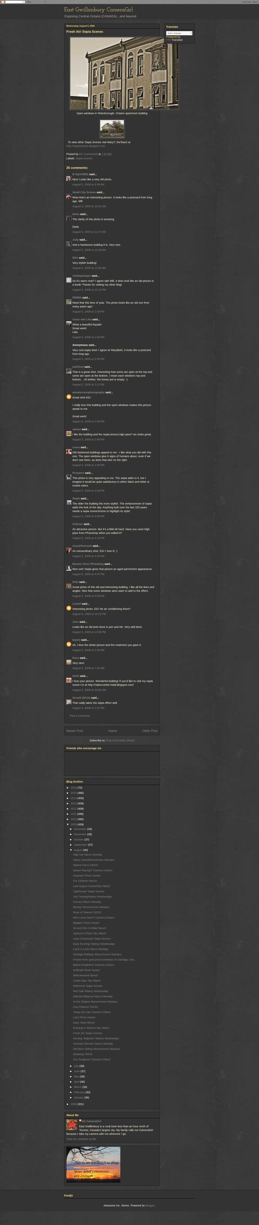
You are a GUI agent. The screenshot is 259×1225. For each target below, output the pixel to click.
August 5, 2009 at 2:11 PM (88, 384)
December (80, 829)
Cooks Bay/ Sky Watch (86, 980)
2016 (74, 787)
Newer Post (74, 731)
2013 (74, 803)
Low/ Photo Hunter (84, 1017)
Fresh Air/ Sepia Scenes (87, 1033)
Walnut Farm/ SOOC (85, 865)
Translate (177, 39)
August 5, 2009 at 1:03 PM (88, 311)
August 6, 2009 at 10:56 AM (89, 689)
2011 (74, 813)
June (77, 1071)
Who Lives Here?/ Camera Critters (94, 917)
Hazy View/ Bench (84, 1022)
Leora (76, 447)
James (76, 429)
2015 (74, 792)
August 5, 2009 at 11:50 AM (89, 267)
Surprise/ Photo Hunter (87, 875)
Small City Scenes (84, 192)
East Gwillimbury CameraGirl (98, 10)
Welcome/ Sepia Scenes (87, 985)
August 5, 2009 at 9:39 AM (88, 184)
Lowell (76, 603)
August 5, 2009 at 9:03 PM (88, 595)
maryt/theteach (82, 545)
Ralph (76, 498)
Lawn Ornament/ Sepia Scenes (91, 938)
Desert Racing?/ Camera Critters (92, 870)
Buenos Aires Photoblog (88, 563)
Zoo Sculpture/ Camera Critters (92, 1059)
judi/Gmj (78, 366)
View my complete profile (81, 1138)
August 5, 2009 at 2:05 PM (88, 358)
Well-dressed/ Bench (85, 975)
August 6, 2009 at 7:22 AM (88, 668)
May (77, 1076)
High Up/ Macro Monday (87, 854)
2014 (74, 798)
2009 (74, 824)
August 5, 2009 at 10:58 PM (89, 632)
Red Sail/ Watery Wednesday (90, 991)
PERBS (76, 297)
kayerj (76, 639)
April (77, 1081)
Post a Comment (80, 715)
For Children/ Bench (85, 880)
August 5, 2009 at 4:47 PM (88, 574)
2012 (74, 808)
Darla (75, 214)
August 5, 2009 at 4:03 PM (88, 490)
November (80, 834)
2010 (74, 819)
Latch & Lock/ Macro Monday (90, 949)
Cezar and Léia (81, 319)
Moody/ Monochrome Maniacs (91, 907)
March (78, 1087)
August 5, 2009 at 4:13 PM (88, 538)
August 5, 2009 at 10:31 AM (89, 206)
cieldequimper (81, 275)
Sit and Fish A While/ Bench (89, 928)
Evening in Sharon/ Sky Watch (91, 1027)
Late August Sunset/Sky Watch (91, 886)
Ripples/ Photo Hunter (86, 922)
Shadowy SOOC (83, 1054)
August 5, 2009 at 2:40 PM (88, 421)
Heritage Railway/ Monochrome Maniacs (97, 954)
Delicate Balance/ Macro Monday (93, 996)
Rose (75, 657)
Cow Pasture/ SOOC (85, 1006)
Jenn (75, 621)
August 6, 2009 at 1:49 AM (88, 650)
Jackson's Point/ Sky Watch (89, 933)
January (79, 1097)
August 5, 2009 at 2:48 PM (88, 465)
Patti (75, 581)
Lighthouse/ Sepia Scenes (88, 891)
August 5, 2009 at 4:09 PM (88, 516)
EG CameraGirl (91, 1121)
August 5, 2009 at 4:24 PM (88, 556)
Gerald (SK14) (81, 697)
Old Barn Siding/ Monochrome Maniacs (96, 1048)
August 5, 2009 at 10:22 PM (89, 613)
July (76, 1066)
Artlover (77, 524)
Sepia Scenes (84, 158)
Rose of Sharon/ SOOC (87, 912)
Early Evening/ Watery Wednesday (94, 943)
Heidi (75, 675)
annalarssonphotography (88, 392)
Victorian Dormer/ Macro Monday (93, 1043)
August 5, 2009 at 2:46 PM (88, 439)
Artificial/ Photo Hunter (86, 970)
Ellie (75, 257)
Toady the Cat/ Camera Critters (92, 1012)
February (80, 1092)
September (81, 844)
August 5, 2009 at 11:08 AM (89, 249)
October (79, 839)
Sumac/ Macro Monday (87, 901)
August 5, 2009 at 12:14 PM (89, 289)
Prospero (78, 472)
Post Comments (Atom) (120, 740)
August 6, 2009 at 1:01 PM (88, 707)
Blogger (150, 1205)
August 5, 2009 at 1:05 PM (88, 337)
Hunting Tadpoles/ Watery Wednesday (96, 1038)
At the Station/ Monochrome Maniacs (95, 1001)
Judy (75, 239)
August (78, 850)
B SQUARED (80, 174)
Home (112, 731)
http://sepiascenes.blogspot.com (85, 145)
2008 (74, 1104)
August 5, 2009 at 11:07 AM (89, 231)
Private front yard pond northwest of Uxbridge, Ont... (104, 959)
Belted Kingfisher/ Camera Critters (93, 964)
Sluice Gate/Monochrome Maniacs (93, 859)
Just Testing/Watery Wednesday (92, 896)
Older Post (150, 731)
